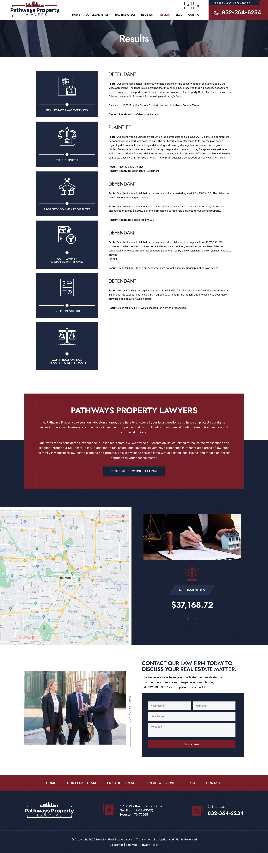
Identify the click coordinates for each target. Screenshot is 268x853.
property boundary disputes (67, 209)
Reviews (147, 14)
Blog (179, 14)
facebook (188, 5)
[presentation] (188, 618)
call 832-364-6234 (155, 687)
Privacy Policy (149, 844)
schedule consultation (134, 471)
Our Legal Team (97, 14)
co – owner (67, 258)
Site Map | (132, 844)
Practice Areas (124, 14)
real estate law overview (67, 110)
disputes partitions (67, 261)
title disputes (67, 160)
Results (164, 14)
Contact (194, 14)
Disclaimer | (117, 844)
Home (76, 14)
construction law (67, 359)
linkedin (197, 5)
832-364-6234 (241, 12)
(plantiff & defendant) (67, 362)
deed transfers (67, 311)
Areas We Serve (160, 782)
